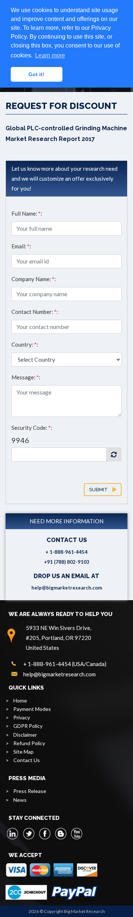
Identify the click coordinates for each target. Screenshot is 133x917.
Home (20, 700)
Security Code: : (31, 427)
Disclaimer (25, 735)
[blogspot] (60, 833)
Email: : (21, 246)
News (20, 800)
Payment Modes (32, 709)
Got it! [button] (36, 74)
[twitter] (29, 833)
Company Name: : (33, 279)
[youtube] (76, 833)
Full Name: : (26, 213)
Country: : (24, 344)
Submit (100, 489)
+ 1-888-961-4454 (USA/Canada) (64, 664)
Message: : (25, 377)
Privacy (21, 717)
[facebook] (45, 833)
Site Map (23, 751)
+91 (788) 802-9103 (66, 562)
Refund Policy (29, 743)
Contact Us (26, 760)
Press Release (29, 791)
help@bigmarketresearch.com (66, 588)
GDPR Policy (27, 726)
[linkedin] (13, 833)
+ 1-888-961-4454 (66, 552)
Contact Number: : (34, 311)
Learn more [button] (50, 55)
